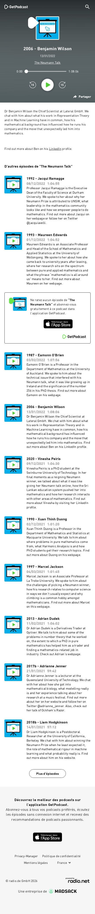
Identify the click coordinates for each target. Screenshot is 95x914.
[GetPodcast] (16, 6)
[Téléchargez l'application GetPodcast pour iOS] (58, 324)
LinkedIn (55, 149)
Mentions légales (36, 862)
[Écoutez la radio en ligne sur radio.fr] (77, 880)
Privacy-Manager (26, 856)
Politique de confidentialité (61, 856)
